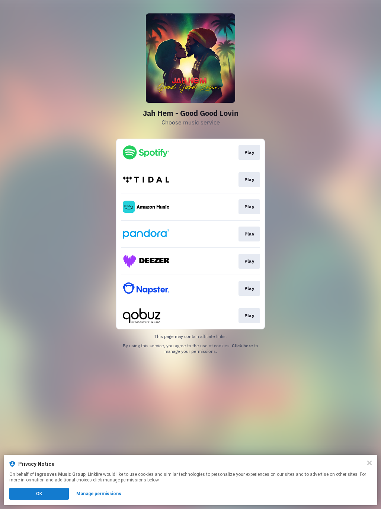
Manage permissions (98, 493)
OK (39, 493)
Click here (242, 345)
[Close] (369, 463)
